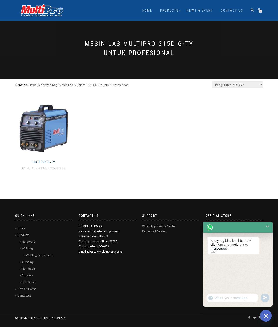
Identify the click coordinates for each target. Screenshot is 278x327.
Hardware (28, 242)
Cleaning (27, 262)
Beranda (21, 85)
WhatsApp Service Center (159, 226)
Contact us (232, 10)
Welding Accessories (39, 255)
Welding (27, 248)
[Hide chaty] (266, 316)
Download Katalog (154, 231)
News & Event (200, 10)
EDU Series (29, 282)
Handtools (29, 268)
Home (147, 10)
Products (169, 10)
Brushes (27, 275)
